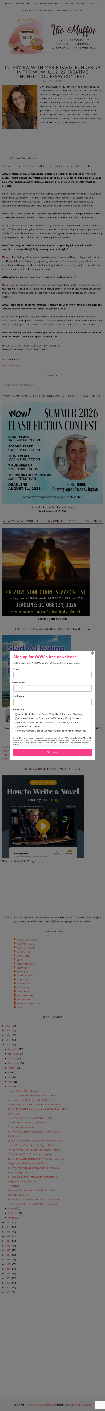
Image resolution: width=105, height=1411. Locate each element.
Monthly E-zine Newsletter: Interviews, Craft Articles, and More (48, 722)
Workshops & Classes (29, 726)
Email (16, 669)
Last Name (18, 696)
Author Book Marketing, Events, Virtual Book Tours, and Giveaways (50, 714)
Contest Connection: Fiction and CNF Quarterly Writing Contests (49, 718)
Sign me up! (52, 752)
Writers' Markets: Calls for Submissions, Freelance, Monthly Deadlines (52, 730)
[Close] (92, 653)
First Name (19, 682)
